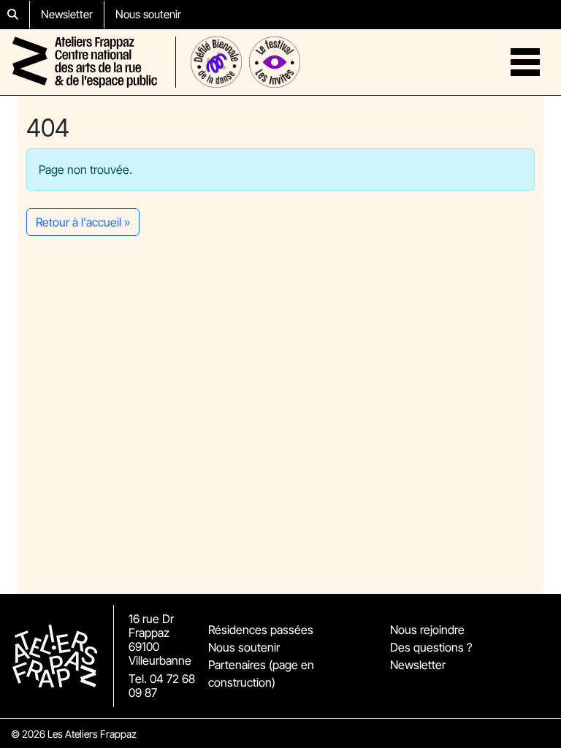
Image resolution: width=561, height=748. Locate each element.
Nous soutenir (148, 14)
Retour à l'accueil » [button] (83, 222)
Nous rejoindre (427, 629)
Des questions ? (431, 647)
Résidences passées (260, 629)
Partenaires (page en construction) (261, 673)
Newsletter (67, 14)
